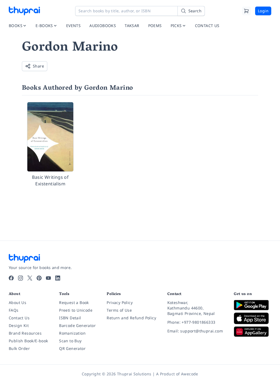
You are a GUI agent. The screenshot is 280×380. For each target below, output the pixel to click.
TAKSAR (132, 25)
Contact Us (19, 317)
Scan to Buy (70, 340)
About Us (17, 302)
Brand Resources (25, 333)
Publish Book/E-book (28, 340)
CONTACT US (207, 25)
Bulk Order (19, 348)
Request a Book (74, 302)
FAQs (14, 310)
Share (38, 66)
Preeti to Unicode (75, 310)
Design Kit (19, 325)
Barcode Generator (77, 325)
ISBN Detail (70, 317)
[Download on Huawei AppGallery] (252, 331)
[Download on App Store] (252, 318)
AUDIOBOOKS (102, 25)
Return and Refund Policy (131, 317)
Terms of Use (119, 310)
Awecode (189, 373)
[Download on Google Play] (252, 305)
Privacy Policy (120, 302)
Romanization (72, 333)
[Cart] (246, 11)
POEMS (155, 25)
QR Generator (72, 348)
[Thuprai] (24, 11)
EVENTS (73, 25)
